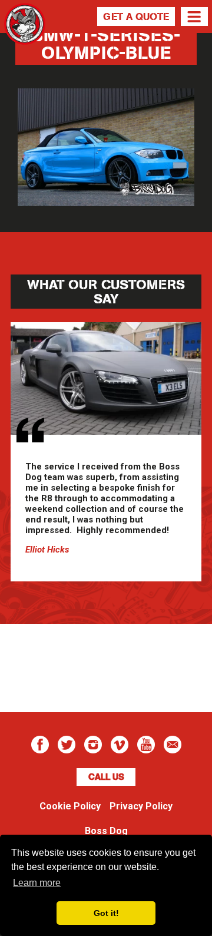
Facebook (40, 744)
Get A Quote (136, 16)
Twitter (66, 744)
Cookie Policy (70, 806)
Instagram (93, 744)
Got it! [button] (106, 913)
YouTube (146, 744)
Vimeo (119, 744)
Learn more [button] (37, 883)
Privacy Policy (141, 806)
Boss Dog (24, 38)
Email (172, 744)
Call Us (106, 777)
